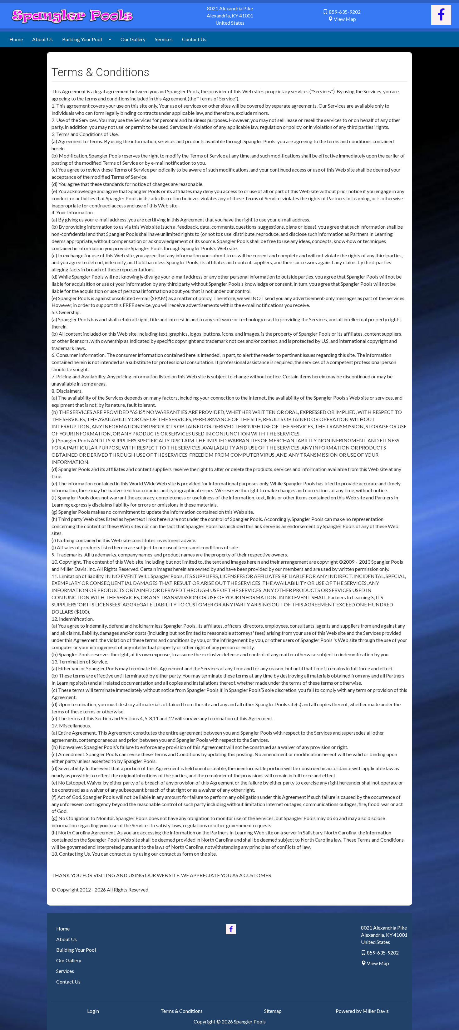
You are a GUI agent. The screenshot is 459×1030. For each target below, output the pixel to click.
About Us (42, 39)
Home (16, 39)
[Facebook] (441, 15)
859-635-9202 (345, 12)
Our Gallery (133, 39)
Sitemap (273, 1011)
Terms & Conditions (181, 1011)
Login (93, 1011)
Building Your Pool (82, 39)
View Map (345, 19)
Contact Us (194, 39)
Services (164, 39)
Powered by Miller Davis (362, 1011)
